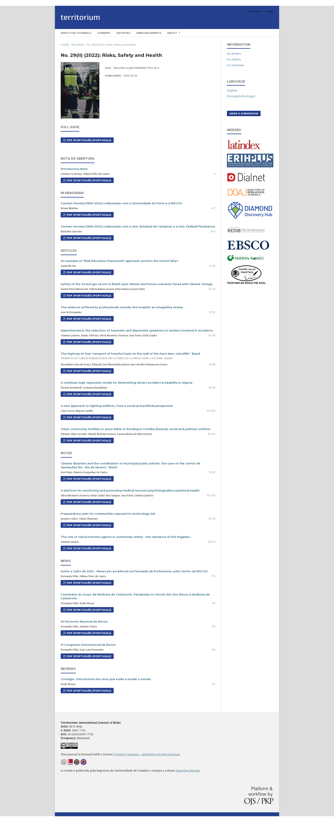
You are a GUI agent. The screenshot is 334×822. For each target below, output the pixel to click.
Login (269, 11)
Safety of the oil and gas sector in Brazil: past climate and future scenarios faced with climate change (136, 284)
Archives (123, 32)
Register (255, 11)
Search (266, 33)
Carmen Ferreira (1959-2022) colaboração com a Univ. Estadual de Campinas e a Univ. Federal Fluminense (138, 226)
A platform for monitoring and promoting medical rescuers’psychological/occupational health (130, 490)
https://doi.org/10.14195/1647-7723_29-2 (136, 67)
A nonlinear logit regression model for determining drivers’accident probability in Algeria (126, 382)
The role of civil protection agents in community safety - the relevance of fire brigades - (126, 537)
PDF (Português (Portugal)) (88, 140)
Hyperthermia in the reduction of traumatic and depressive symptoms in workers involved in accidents (137, 330)
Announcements (148, 32)
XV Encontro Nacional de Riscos (84, 621)
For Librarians (235, 65)
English (232, 90)
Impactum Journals (188, 770)
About (172, 32)
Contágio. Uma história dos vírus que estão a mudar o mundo (106, 679)
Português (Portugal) (241, 96)
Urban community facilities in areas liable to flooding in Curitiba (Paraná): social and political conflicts (135, 429)
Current (104, 32)
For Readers (234, 53)
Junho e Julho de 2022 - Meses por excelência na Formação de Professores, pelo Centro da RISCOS (134, 571)
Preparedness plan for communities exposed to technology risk (108, 513)
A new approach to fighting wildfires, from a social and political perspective (117, 406)
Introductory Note (74, 169)
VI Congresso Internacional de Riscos (88, 645)
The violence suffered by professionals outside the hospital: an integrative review (122, 307)
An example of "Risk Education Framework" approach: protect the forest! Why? (120, 261)
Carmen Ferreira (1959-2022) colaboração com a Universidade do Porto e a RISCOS (121, 203)
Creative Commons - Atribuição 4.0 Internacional (147, 754)
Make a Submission (243, 113)
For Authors (234, 59)
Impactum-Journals (76, 32)
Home (65, 44)
